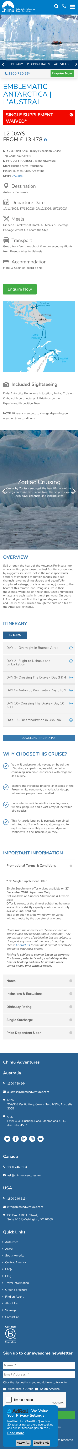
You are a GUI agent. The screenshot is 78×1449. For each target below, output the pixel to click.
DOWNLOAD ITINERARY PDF (39, 738)
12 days (15, 635)
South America (14, 1256)
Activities (61, 64)
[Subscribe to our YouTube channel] (40, 1139)
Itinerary (16, 64)
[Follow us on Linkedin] (24, 1139)
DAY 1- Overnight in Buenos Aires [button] (32, 647)
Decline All (41, 1443)
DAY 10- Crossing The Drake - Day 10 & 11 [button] (35, 705)
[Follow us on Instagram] (32, 1139)
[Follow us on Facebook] (15, 1139)
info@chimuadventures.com (25, 1207)
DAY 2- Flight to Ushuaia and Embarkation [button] (28, 663)
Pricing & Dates (38, 64)
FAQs (8, 1269)
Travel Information (17, 1283)
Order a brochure (16, 1290)
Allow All (23, 1443)
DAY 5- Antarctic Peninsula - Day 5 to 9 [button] (36, 690)
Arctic (8, 1249)
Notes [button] (11, 981)
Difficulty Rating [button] (19, 1007)
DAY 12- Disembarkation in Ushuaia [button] (33, 720)
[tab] (39, 648)
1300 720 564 (19, 73)
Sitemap (10, 1310)
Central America (15, 1262)
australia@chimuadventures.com (28, 1092)
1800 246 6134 (17, 1167)
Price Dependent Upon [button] (23, 1033)
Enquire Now (62, 73)
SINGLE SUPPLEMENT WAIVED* (29, 118)
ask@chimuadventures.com (24, 1175)
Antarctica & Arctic (20, 1389)
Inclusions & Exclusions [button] (24, 993)
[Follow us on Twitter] (7, 1139)
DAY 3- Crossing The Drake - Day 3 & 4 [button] (36, 677)
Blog (8, 1276)
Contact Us (12, 1317)
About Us (11, 1303)
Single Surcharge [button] (19, 1020)
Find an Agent (14, 1297)
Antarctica (11, 1242)
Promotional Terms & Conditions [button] (31, 865)
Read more (15, 1433)
